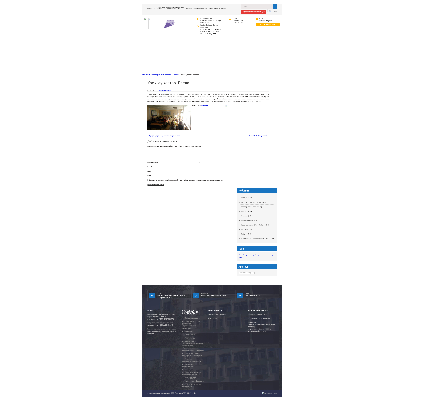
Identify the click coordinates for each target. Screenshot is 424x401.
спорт (272, 255)
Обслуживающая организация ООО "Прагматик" (165, 393)
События (244, 234)
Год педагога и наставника (251, 207)
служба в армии (256, 255)
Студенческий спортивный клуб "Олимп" (256, 238)
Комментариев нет (163, 90)
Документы (189, 331)
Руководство (190, 338)
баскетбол (242, 255)
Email (150, 171)
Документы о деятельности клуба (169, 8)
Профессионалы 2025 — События (253, 225)
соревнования (266, 255)
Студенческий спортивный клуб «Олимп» (170, 7)
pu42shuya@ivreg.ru (267, 21)
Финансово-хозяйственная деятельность (188, 367)
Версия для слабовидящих (251, 11)
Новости (150, 8)
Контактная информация (194, 381)
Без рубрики (245, 198)
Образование (190, 335)
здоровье (249, 255)
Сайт (149, 176)
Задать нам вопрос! (267, 24)
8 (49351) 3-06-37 (239, 23)
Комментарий (152, 162)
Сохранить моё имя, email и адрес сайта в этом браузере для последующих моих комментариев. (186, 180)
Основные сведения (192, 318)
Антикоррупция (191, 378)
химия (240, 257)
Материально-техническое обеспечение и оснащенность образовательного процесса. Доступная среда (193, 345)
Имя (149, 167)
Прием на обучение (248, 220)
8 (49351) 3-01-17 (239, 21)
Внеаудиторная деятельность (196, 8)
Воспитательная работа (217, 8)
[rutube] (269, 10)
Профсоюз (245, 229)
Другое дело (245, 211)
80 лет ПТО (259, 136)
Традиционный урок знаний (164, 136)
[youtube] (275, 12)
